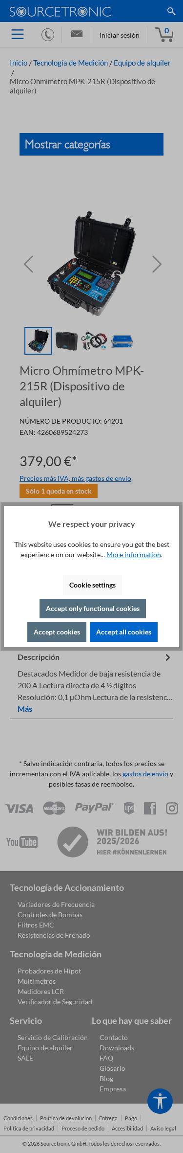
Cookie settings (92, 585)
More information (133, 554)
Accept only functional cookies (93, 608)
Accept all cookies (123, 632)
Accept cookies (57, 632)
